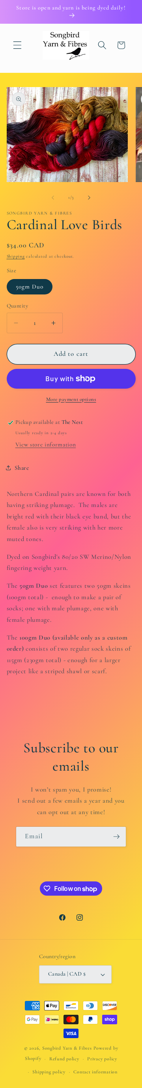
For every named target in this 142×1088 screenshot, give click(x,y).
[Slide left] (53, 197)
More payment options (71, 399)
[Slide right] (89, 197)
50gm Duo (30, 286)
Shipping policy (48, 1072)
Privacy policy (102, 1058)
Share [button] (22, 467)
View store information (45, 444)
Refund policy (64, 1058)
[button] (17, 45)
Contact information (95, 1072)
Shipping (16, 256)
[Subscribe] (116, 836)
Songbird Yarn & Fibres (67, 1048)
